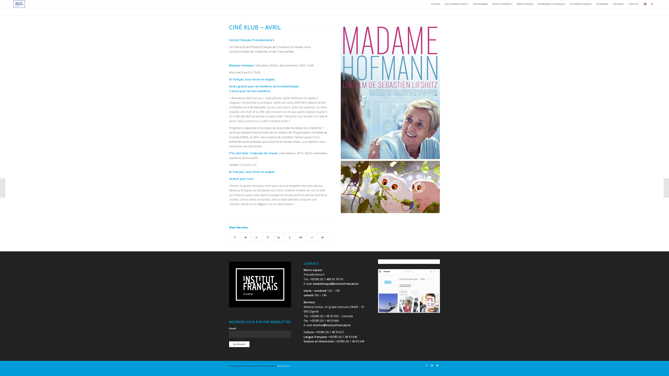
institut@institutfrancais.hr (332, 325)
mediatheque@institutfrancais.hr (336, 284)
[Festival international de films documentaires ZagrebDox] (2, 188)
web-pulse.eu (283, 366)
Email (233, 328)
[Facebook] (426, 365)
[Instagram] (437, 365)
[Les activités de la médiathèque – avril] (666, 188)
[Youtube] (432, 365)
